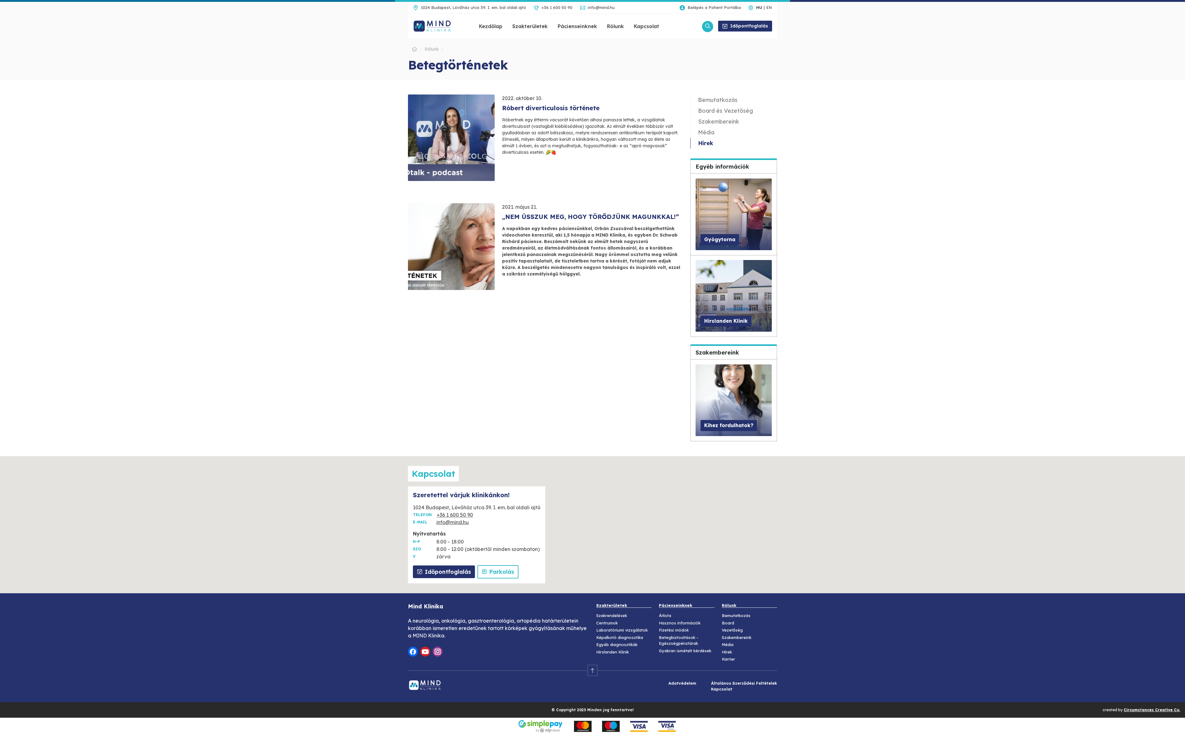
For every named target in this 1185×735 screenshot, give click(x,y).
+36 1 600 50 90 (557, 7)
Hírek (705, 143)
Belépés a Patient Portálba (714, 7)
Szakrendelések (611, 615)
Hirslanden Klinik (612, 651)
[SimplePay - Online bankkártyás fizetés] (592, 726)
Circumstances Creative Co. (1152, 710)
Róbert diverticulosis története (551, 108)
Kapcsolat (646, 26)
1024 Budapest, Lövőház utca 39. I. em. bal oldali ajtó (473, 7)
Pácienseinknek (577, 26)
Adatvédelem (682, 683)
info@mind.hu (601, 7)
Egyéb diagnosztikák (617, 644)
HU (759, 7)
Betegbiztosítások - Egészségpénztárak (678, 640)
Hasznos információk (680, 622)
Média (706, 132)
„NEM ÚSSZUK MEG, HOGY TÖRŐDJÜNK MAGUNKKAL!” (590, 216)
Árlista (665, 615)
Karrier (728, 659)
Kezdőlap (490, 26)
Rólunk (615, 26)
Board (728, 622)
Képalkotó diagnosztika (619, 637)
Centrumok (607, 622)
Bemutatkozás (718, 99)
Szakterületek (530, 26)
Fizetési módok (674, 630)
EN (769, 7)
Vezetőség (732, 630)
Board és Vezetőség (725, 110)
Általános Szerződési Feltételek (744, 683)
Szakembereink (718, 121)
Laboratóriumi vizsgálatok (622, 630)
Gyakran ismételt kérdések (685, 650)
